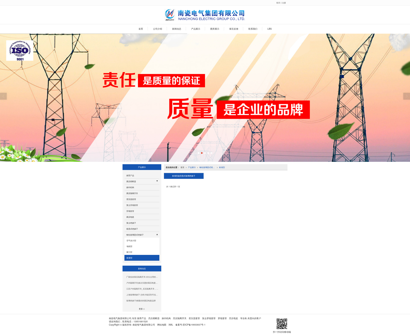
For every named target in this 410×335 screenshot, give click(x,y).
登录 (278, 2)
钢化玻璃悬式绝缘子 (208, 167)
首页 (141, 28)
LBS (269, 28)
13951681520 (141, 321)
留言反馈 (233, 28)
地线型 (129, 246)
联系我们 (252, 28)
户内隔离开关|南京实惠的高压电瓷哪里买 (142, 282)
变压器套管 (131, 199)
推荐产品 (130, 175)
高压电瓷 (130, 216)
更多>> (142, 308)
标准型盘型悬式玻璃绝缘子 (183, 176)
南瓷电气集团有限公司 (144, 324)
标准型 (222, 167)
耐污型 (129, 252)
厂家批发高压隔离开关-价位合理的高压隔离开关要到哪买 (142, 276)
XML (170, 324)
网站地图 (161, 324)
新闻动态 (176, 28)
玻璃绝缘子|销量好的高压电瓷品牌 (141, 300)
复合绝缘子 (131, 222)
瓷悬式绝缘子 (132, 228)
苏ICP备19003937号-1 (194, 324)
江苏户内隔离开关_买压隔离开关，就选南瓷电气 (142, 288)
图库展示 (214, 28)
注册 (284, 2)
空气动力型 (131, 240)
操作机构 (130, 187)
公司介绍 (157, 28)
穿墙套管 (130, 211)
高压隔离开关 (132, 193)
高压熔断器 (131, 181)
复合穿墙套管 (132, 205)
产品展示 (195, 28)
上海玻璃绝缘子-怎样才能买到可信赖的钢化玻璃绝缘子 (142, 294)
